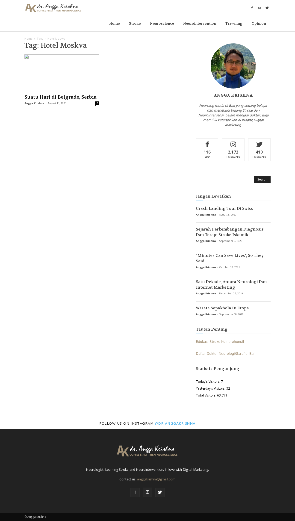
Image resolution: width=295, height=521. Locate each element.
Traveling (233, 23)
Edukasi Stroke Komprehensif (220, 341)
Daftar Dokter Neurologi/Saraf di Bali (225, 353)
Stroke (135, 23)
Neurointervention (199, 23)
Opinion (259, 23)
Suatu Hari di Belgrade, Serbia (60, 97)
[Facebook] (251, 8)
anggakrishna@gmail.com (156, 479)
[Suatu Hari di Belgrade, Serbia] (61, 72)
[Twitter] (267, 8)
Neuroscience (162, 23)
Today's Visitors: (208, 381)
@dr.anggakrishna (175, 423)
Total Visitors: (206, 395)
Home (114, 23)
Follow (233, 142)
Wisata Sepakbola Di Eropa (222, 308)
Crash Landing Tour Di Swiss (224, 208)
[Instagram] (259, 8)
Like (207, 142)
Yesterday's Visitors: (211, 388)
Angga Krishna (34, 103)
